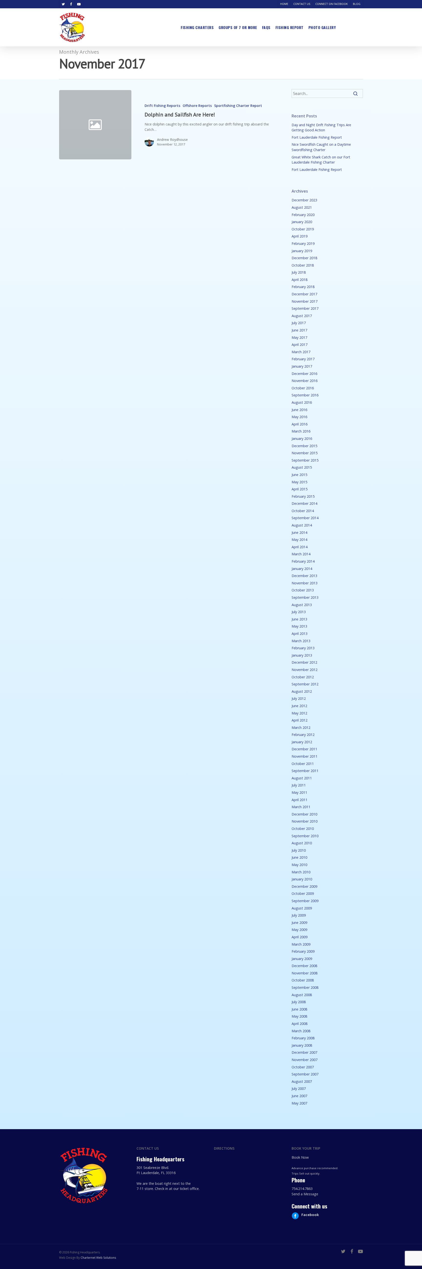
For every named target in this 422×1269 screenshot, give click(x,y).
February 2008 (303, 1038)
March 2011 (301, 807)
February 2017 (303, 359)
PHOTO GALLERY (322, 27)
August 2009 (302, 908)
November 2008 (304, 973)
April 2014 (299, 547)
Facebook (310, 1214)
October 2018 (303, 265)
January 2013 (302, 655)
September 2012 (305, 684)
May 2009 (299, 929)
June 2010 (299, 857)
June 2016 (299, 409)
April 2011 (299, 799)
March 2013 (301, 641)
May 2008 (299, 1016)
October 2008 (303, 980)
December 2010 (304, 814)
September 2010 (305, 836)
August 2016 (302, 402)
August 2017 (302, 315)
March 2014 (301, 554)
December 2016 (304, 373)
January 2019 (302, 250)
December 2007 (304, 1052)
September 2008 (305, 987)
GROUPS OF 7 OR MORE (238, 27)
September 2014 (305, 518)
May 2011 (299, 792)
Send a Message (305, 1194)
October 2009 (303, 893)
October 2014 (303, 510)
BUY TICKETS (352, 27)
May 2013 (299, 626)
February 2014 (303, 561)
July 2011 (299, 785)
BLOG (356, 4)
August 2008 (302, 994)
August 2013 (302, 604)
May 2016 (299, 416)
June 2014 (299, 532)
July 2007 (299, 1088)
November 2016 (304, 380)
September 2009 (305, 900)
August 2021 (302, 207)
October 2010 (303, 828)
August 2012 (302, 691)
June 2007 (299, 1096)
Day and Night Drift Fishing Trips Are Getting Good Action (321, 128)
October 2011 (303, 763)
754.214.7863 (302, 1188)
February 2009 (303, 951)
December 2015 (304, 446)
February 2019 (303, 243)
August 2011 (302, 778)
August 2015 (302, 467)
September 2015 (305, 460)
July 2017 (299, 322)
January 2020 (302, 221)
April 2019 (299, 236)
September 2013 (305, 597)
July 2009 (299, 915)
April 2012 (299, 720)
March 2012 (301, 727)
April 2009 (299, 937)
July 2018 (299, 272)
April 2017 (299, 344)
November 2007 (304, 1059)
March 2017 (301, 352)
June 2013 (299, 619)
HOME (284, 4)
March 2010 (301, 872)
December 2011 (304, 749)
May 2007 (299, 1103)
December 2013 (304, 575)
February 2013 (303, 648)
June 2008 (299, 1009)
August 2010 (302, 843)
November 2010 (304, 821)
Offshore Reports (197, 105)
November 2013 (304, 583)
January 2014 (302, 568)
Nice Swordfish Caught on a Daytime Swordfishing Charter (321, 147)
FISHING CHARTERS (197, 27)
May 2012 (299, 713)
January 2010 (302, 879)
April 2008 (299, 1023)
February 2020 (303, 214)
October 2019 (303, 229)
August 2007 (302, 1081)
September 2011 (305, 770)
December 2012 (304, 662)
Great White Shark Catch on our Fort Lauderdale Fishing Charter (321, 160)
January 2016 (302, 438)
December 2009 (304, 886)
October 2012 (303, 677)
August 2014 (302, 525)
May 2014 (299, 539)
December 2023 (304, 200)
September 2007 (305, 1074)
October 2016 (303, 388)
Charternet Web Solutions (98, 1258)
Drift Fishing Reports (162, 105)
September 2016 (305, 395)
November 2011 (304, 756)
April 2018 (299, 279)
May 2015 (299, 482)
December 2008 (304, 965)
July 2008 (299, 1002)
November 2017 (304, 301)
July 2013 (299, 611)
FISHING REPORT (289, 27)
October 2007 (303, 1067)
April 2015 (299, 489)
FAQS (266, 27)
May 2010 (299, 864)
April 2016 (299, 424)
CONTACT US (301, 4)
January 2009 (302, 958)
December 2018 (304, 258)
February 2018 (303, 286)
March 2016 (301, 431)
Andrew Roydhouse (172, 139)
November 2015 (304, 453)
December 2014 (304, 503)
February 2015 (303, 496)
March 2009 (301, 944)
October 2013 (303, 590)
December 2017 (304, 294)
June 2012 (299, 705)
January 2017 (302, 366)
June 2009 (299, 922)
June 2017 (299, 330)
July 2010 (299, 850)
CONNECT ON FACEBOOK (331, 4)
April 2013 (299, 633)
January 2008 (302, 1045)
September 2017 (305, 308)
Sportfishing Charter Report (238, 105)
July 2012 (299, 698)
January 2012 (302, 742)
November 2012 (304, 669)
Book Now (300, 1157)
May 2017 (299, 337)
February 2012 (303, 734)
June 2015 (299, 474)
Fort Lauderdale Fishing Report (317, 137)
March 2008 (301, 1031)
